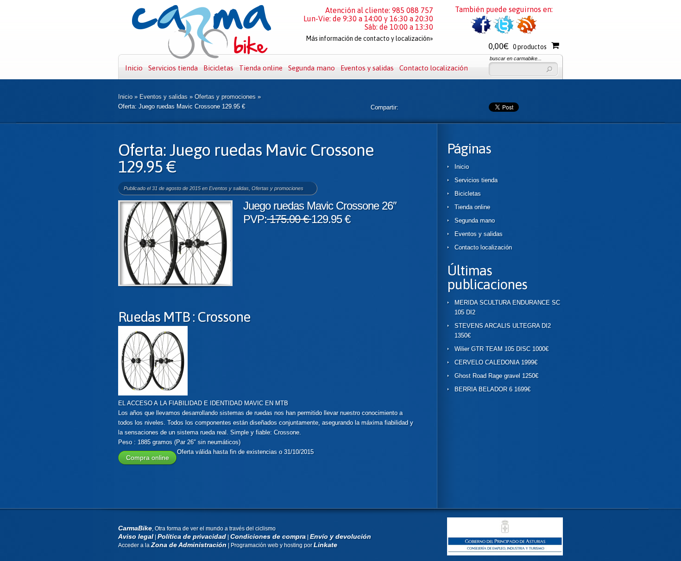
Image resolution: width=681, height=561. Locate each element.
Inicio (134, 68)
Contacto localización (433, 68)
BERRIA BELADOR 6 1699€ (492, 389)
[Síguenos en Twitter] (503, 32)
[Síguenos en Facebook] (481, 32)
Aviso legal (135, 536)
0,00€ (517, 46)
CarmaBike (135, 528)
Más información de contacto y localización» (369, 38)
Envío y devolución (340, 536)
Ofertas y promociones (225, 96)
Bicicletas (218, 68)
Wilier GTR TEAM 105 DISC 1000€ (501, 348)
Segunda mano (311, 68)
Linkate (325, 544)
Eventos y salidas (367, 68)
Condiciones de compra (268, 536)
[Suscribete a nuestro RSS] (526, 32)
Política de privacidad (192, 536)
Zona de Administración (189, 544)
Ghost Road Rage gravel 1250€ (496, 375)
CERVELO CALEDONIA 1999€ (495, 362)
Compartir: (384, 107)
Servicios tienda (173, 68)
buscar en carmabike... (516, 58)
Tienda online (261, 68)
